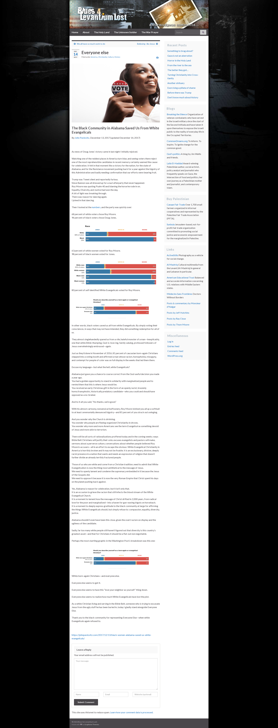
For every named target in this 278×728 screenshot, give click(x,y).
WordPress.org (175, 355)
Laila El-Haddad (175, 163)
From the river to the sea (179, 65)
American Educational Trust (180, 277)
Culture (111, 57)
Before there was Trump (179, 92)
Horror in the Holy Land (179, 60)
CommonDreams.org (177, 141)
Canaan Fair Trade (176, 204)
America (94, 57)
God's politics (174, 154)
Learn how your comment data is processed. (131, 712)
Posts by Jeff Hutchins (178, 312)
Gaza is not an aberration (179, 55)
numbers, (96, 207)
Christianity (102, 57)
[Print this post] (157, 57)
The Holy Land (101, 32)
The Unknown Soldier (125, 32)
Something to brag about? (180, 50)
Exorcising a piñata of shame (181, 87)
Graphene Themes (91, 724)
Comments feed (175, 351)
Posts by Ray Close (176, 318)
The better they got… (178, 70)
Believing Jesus (146, 44)
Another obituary (175, 83)
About (86, 32)
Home (75, 32)
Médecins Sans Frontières (179, 293)
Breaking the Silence (177, 114)
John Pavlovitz (82, 137)
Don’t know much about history (182, 97)
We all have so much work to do (91, 44)
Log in (170, 341)
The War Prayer (150, 32)
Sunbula (171, 224)
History (117, 57)
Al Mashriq (172, 264)
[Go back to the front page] (139, 14)
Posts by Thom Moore (178, 324)
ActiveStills (172, 255)
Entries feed (173, 346)
